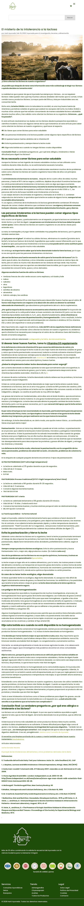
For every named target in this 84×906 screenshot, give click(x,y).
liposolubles (37, 558)
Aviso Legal (64, 888)
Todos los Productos (40, 896)
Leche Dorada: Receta (11, 748)
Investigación (45, 33)
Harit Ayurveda (10, 33)
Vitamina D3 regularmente (62, 343)
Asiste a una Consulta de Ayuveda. (54, 732)
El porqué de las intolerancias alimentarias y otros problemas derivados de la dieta (36, 752)
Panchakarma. (18, 739)
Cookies (63, 893)
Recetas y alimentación (60, 33)
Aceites (35, 893)
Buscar (70, 18)
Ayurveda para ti (33, 33)
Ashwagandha (38, 888)
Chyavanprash (38, 890)
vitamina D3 (41, 357)
